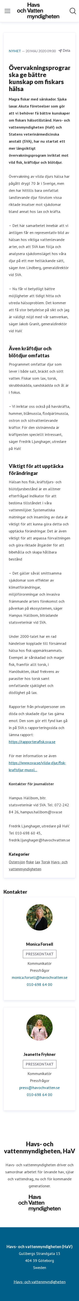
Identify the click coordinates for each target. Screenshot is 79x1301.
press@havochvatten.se (39, 1087)
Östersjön (17, 861)
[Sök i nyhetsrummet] (72, 10)
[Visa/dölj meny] (7, 11)
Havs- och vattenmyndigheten (40, 1281)
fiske (30, 861)
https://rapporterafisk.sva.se (32, 741)
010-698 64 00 (39, 984)
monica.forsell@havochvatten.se (39, 977)
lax (37, 861)
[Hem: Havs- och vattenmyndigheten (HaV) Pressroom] (38, 11)
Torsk (45, 861)
